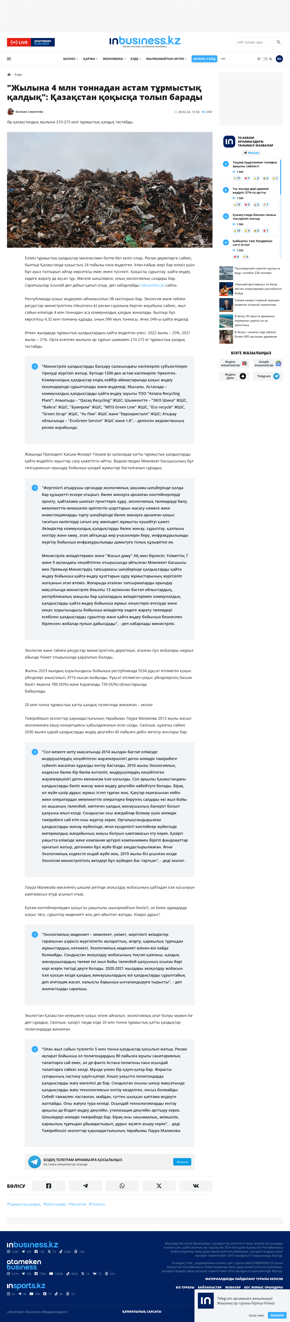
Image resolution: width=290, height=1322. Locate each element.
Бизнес (69, 59)
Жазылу (277, 1315)
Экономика (113, 59)
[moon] (270, 59)
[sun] (258, 59)
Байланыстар (210, 1287)
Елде (134, 59)
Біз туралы (185, 1287)
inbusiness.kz (152, 285)
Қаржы (89, 59)
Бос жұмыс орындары (263, 1287)
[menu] (8, 59)
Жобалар (233, 1287)
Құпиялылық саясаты (141, 1311)
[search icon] (279, 42)
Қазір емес (257, 1315)
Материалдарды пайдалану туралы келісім (244, 1279)
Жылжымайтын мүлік (165, 59)
